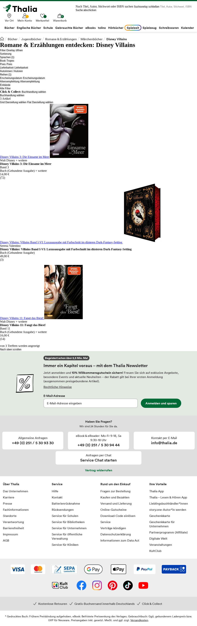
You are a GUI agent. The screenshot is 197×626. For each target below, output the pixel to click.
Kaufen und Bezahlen (114, 497)
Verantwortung (13, 522)
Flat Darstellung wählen (40, 102)
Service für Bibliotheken (68, 522)
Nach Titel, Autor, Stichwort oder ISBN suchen (104, 6)
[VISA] (18, 569)
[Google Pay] (93, 569)
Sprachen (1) (7, 57)
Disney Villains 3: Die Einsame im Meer (25, 157)
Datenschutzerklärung (115, 534)
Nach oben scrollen (10, 349)
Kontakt (57, 497)
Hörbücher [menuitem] (115, 28)
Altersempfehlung (9, 81)
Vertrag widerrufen (98, 470)
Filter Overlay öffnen (11, 50)
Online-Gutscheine (113, 510)
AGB (6, 540)
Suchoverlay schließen (146, 6)
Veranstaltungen (160, 545)
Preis (3, 64)
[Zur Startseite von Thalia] (22, 8)
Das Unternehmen (15, 491)
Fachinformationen (16, 510)
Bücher (13, 39)
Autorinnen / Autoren (11, 71)
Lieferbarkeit (7, 67)
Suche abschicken (86, 10)
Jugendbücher (31, 39)
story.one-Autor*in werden (167, 510)
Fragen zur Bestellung (115, 491)
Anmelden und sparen (161, 403)
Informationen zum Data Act (119, 540)
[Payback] (174, 569)
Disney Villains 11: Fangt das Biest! (22, 318)
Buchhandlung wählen (34, 91)
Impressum (10, 534)
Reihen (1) (5, 74)
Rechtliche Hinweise (57, 387)
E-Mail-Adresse (54, 396)
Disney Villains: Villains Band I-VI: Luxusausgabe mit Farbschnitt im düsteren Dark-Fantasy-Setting (61, 242)
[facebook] (81, 586)
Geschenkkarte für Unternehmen (162, 524)
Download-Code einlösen (117, 516)
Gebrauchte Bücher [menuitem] (69, 28)
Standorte (10, 516)
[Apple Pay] (118, 569)
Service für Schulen (65, 516)
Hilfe (55, 491)
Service (57, 484)
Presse (7, 503)
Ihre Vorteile (158, 484)
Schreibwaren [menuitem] (169, 28)
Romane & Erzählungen (61, 39)
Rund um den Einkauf (115, 484)
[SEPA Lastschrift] (64, 569)
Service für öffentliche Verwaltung (67, 536)
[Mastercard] (38, 569)
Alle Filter (5, 88)
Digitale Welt (158, 538)
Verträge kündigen (113, 528)
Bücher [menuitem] (9, 28)
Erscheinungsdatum (11, 78)
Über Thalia (11, 484)
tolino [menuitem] (102, 28)
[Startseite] (2, 39)
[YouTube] (143, 586)
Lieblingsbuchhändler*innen (168, 503)
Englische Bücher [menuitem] (29, 28)
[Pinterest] (112, 586)
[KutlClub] (60, 586)
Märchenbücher (92, 39)
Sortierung (5, 53)
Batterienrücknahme (66, 503)
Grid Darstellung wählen (13, 102)
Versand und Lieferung (116, 503)
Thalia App (156, 491)
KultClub (155, 551)
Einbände (5, 84)
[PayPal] (144, 569)
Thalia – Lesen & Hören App (168, 497)
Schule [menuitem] (48, 28)
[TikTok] (128, 586)
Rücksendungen (63, 510)
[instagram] (97, 586)
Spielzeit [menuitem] (133, 28)
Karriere (8, 497)
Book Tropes (7, 60)
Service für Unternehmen (69, 528)
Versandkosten (139, 620)
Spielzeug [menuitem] (150, 28)
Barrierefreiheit (13, 528)
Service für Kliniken (65, 545)
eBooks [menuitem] (90, 28)
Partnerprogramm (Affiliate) (168, 532)
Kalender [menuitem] (187, 28)
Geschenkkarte (159, 516)
